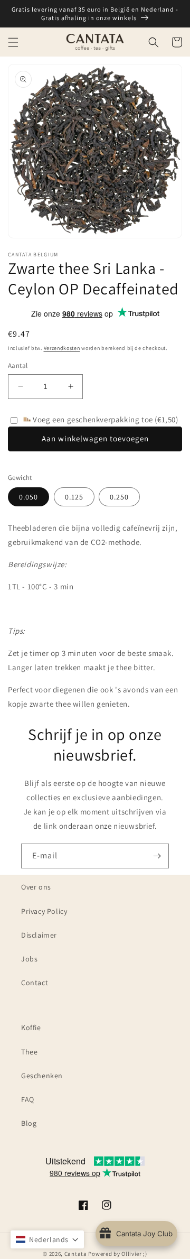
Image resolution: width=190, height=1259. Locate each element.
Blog (28, 1123)
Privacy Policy (44, 911)
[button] (13, 42)
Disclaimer (39, 935)
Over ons (36, 887)
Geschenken (42, 1075)
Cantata (75, 1253)
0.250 (119, 497)
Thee (29, 1052)
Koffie (31, 1027)
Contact (34, 982)
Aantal (17, 365)
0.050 (28, 497)
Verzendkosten (62, 348)
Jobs (29, 959)
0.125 (74, 497)
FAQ (27, 1099)
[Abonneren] (156, 856)
